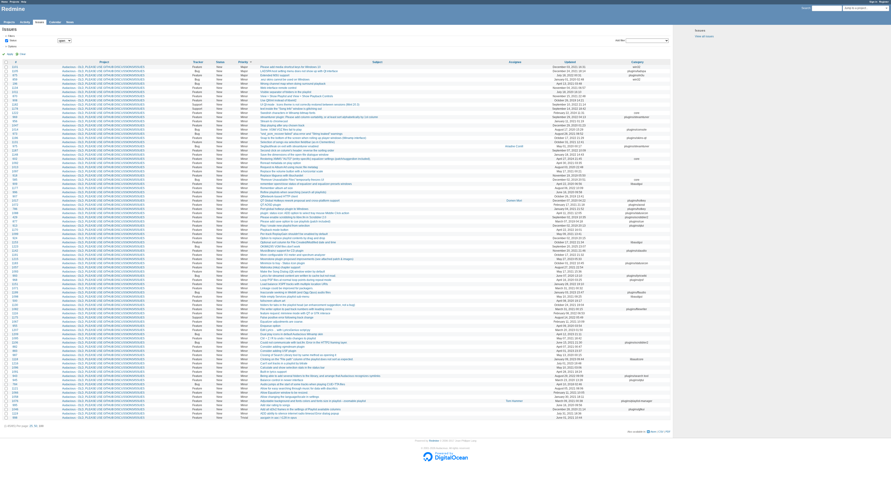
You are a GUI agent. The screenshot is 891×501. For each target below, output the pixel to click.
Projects (14, 1)
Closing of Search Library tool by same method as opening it (298, 355)
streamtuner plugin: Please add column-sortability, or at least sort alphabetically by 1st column (319, 117)
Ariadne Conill (514, 146)
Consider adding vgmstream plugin (282, 346)
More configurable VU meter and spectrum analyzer (292, 255)
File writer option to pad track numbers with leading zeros (296, 309)
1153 (15, 242)
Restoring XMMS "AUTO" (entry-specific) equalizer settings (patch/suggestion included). (315, 159)
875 (15, 75)
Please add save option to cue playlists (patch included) (295, 221)
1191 (15, 255)
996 (15, 192)
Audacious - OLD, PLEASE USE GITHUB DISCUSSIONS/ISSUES (103, 67)
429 (15, 217)
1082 (15, 309)
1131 (15, 142)
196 (15, 83)
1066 (15, 392)
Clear (23, 54)
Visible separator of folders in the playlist (285, 92)
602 (15, 159)
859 (15, 79)
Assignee (515, 62)
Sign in (873, 1)
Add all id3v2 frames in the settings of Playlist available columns (300, 409)
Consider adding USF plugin (278, 351)
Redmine (434, 440)
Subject (377, 62)
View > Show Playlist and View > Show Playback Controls (296, 96)
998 (15, 417)
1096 (15, 367)
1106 (15, 342)
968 (15, 280)
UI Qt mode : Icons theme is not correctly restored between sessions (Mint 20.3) (309, 104)
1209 (15, 334)
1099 (15, 234)
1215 (15, 259)
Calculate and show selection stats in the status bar (292, 367)
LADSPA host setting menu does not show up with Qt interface (299, 71)
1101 (15, 67)
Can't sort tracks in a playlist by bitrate (283, 363)
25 (31, 426)
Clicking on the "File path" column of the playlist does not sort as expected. (306, 359)
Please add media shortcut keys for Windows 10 (290, 67)
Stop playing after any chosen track (282, 125)
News (70, 22)
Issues (39, 22)
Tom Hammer (514, 401)
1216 (15, 363)
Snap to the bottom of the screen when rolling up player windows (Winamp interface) (313, 138)
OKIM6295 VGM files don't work (280, 246)
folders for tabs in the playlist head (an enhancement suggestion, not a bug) (307, 305)
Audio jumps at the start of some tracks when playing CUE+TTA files (302, 384)
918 (15, 175)
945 (15, 380)
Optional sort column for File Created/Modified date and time (298, 242)
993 (15, 275)
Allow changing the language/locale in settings (289, 396)
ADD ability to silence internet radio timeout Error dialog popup (299, 413)
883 (15, 351)
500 (15, 300)
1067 (15, 321)
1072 (15, 204)
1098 (15, 296)
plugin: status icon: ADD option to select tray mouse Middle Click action (304, 213)
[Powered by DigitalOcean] (445, 460)
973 (15, 133)
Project (104, 62)
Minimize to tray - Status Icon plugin (282, 263)
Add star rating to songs (275, 405)
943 (15, 376)
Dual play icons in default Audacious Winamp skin (291, 334)
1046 (15, 409)
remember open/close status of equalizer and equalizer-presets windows (306, 184)
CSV (660, 431)
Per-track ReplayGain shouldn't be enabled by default (294, 234)
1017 (15, 200)
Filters (11, 36)
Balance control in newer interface (281, 380)
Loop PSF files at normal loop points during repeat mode (295, 280)
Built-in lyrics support (273, 371)
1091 (15, 371)
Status (13, 40)
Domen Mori (514, 200)
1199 (15, 292)
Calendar (55, 22)
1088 (15, 213)
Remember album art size (276, 188)
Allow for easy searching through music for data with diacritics (299, 388)
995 (15, 405)
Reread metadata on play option (280, 163)
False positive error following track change (286, 317)
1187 (15, 150)
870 (15, 96)
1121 (15, 388)
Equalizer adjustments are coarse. (281, 321)
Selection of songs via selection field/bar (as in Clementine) (297, 142)
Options (12, 46)
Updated (570, 62)
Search (805, 8)
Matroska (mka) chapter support (280, 267)
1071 (15, 288)
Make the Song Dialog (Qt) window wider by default (292, 271)
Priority (243, 62)
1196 (15, 138)
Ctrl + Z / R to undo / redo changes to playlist (288, 338)
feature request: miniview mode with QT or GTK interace (295, 313)
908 (15, 100)
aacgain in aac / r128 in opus (278, 417)
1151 (15, 284)
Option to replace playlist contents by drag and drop (292, 238)
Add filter (620, 40)
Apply (10, 54)
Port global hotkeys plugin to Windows (284, 209)
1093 (15, 271)
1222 (15, 113)
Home (4, 1)
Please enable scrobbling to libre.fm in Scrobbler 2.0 (293, 217)
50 (35, 426)
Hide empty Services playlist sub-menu (284, 296)
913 (15, 225)
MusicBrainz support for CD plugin (281, 250)
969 (15, 117)
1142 (15, 250)
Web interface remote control (278, 88)
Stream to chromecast (274, 121)
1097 (15, 171)
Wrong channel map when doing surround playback (293, 83)
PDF (668, 431)
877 (15, 221)
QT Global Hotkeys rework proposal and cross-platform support (299, 200)
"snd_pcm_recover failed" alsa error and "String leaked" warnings (301, 133)
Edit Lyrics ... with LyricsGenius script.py (285, 330)
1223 (15, 246)
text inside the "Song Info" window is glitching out (291, 108)
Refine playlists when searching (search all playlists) (293, 192)
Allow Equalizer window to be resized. (284, 392)
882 (15, 346)
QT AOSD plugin (270, 204)
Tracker (198, 62)
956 (15, 121)
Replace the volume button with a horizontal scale (291, 171)
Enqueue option (270, 326)
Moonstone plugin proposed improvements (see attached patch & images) (306, 259)
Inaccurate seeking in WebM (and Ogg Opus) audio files (295, 292)
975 (15, 146)
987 (15, 355)
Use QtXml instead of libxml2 (278, 100)
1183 (15, 263)
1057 (15, 267)
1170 (15, 229)
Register (884, 1)
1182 (15, 104)
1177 (15, 188)
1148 (15, 154)
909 (15, 184)
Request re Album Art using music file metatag (289, 167)
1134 (15, 88)
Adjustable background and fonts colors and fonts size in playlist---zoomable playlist (313, 401)
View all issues (704, 36)
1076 (15, 401)
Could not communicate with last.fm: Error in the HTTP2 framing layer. (303, 342)
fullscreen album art (272, 300)
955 (15, 326)
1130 (15, 305)
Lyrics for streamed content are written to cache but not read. (298, 275)
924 (15, 238)
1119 (15, 413)
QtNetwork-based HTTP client (279, 196)
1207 (15, 330)
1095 (15, 338)
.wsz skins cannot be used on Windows (285, 79)
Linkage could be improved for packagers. (286, 288)
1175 (15, 317)
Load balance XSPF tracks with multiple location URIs (294, 284)
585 (15, 179)
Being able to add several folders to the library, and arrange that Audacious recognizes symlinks (320, 376)
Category (637, 62)
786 (15, 209)
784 (15, 384)
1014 (15, 129)
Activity (25, 22)
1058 (15, 396)
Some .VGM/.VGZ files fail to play (281, 129)
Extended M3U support (274, 75)
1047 (15, 125)
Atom (653, 431)
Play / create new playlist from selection (285, 225)
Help (23, 1)
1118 (15, 359)
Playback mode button (274, 229)
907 (15, 196)
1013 (15, 167)
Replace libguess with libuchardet (281, 175)
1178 (15, 108)
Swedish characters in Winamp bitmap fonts (287, 113)
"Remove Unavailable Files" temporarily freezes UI (292, 179)
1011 (15, 92)
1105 (15, 71)
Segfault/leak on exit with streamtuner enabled (289, 146)
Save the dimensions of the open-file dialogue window (294, 154)
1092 (15, 163)
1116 (15, 313)
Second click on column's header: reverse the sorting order (297, 150)
